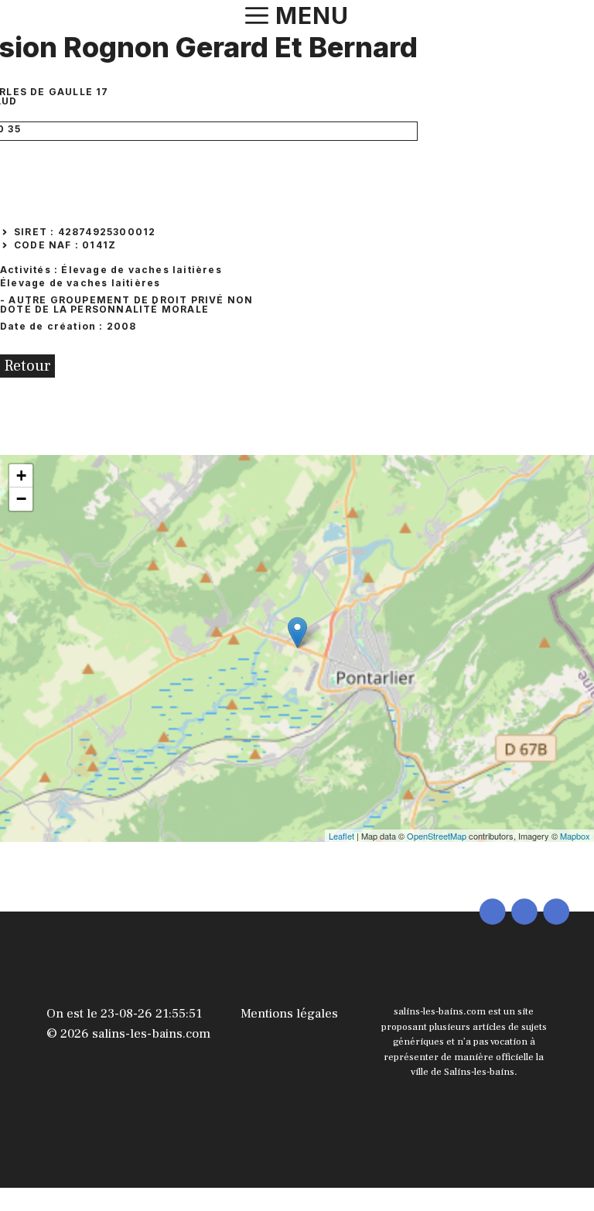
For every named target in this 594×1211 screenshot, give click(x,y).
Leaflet (341, 836)
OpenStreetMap (436, 836)
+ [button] (21, 475)
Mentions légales (289, 1013)
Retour (27, 366)
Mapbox (575, 836)
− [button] (21, 498)
